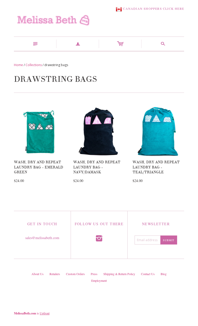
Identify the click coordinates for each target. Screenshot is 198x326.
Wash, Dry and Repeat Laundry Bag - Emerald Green (38, 167)
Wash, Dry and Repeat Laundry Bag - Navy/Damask (96, 167)
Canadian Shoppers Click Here (153, 8)
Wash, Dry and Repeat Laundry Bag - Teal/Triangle (156, 167)
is (32, 313)
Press (94, 274)
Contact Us (148, 274)
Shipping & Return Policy (119, 274)
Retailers (55, 274)
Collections (34, 65)
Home (18, 65)
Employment (99, 280)
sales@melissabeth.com (42, 237)
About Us (37, 274)
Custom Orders (75, 274)
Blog (164, 274)
